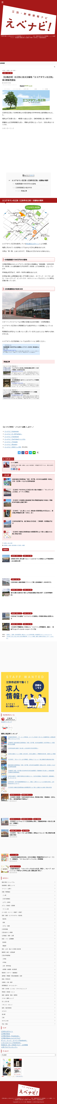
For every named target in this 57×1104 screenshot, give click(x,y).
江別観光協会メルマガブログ (10, 1038)
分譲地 (9, 545)
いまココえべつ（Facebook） (11, 1043)
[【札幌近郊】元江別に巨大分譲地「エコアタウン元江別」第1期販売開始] (30, 452)
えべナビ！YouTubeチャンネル (14, 439)
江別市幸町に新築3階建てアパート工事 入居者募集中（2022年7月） (31, 582)
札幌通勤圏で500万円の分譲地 (24, 184)
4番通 (23, 545)
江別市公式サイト (7, 1031)
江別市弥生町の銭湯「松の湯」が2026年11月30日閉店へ (23, 748)
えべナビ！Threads (11, 442)
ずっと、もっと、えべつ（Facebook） (14, 1040)
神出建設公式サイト (32, 244)
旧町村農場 (14, 545)
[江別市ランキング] (8, 720)
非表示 (32, 175)
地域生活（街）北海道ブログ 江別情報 (14, 1045)
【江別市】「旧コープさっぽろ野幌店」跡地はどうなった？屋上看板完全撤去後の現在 (31, 759)
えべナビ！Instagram (11, 431)
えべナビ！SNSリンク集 (12, 447)
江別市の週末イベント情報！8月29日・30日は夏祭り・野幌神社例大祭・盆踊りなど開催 (32, 754)
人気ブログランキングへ (9, 1047)
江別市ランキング (6, 722)
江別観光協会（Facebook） (10, 1036)
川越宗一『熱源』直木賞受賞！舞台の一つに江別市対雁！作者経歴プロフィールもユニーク (29, 634)
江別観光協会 (5, 1034)
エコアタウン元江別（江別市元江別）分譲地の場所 (29, 180)
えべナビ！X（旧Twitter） (13, 434)
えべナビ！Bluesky (10, 444)
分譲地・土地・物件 (8, 543)
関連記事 (22, 191)
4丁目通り (19, 545)
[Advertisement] (28, 51)
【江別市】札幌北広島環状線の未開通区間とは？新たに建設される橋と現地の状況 (30, 787)
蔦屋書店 (6, 545)
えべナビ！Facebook (11, 436)
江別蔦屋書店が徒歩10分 (22, 187)
